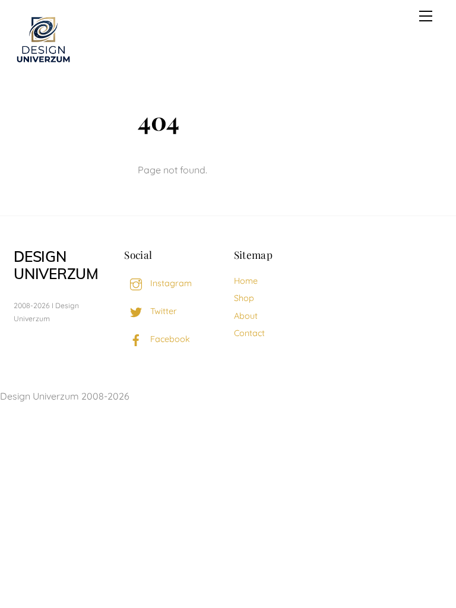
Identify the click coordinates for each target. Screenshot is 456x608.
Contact (249, 333)
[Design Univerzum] (43, 63)
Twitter (162, 311)
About (246, 316)
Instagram (170, 283)
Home (246, 281)
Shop (244, 298)
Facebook (169, 339)
